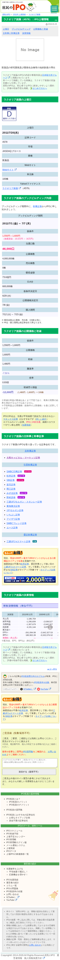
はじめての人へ (39, 88)
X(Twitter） (28, 689)
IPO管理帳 (11, 839)
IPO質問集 (28, 751)
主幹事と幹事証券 (11, 33)
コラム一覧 (11, 885)
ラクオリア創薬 (10, 188)
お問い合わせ (12, 894)
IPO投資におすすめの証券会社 (20, 815)
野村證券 (11, 497)
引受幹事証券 (30, 465)
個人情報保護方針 (33, 958)
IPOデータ (11, 851)
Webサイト (8, 170)
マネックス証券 (10, 419)
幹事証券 (37, 206)
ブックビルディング (21, 29)
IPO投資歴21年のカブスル (33, 676)
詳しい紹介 (41, 419)
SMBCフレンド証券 (17, 523)
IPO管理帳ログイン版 (16, 842)
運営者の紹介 (12, 882)
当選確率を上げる (14, 869)
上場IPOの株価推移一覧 (17, 854)
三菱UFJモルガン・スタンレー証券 (24, 502)
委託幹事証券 (30, 535)
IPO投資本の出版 (14, 891)
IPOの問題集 (12, 888)
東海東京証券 (13, 506)
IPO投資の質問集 (14, 810)
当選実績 (26, 425)
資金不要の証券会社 (18, 820)
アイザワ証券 (13, 519)
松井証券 (11, 476)
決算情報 (26, 33)
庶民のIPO (49, 955)
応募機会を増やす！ (18, 874)
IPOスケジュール (14, 831)
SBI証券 (11, 480)
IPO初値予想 (12, 833)
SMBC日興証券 (14, 471)
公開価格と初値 (40, 29)
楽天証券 (11, 484)
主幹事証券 (30, 451)
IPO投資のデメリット (19, 805)
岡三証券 (11, 489)
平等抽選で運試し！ (18, 871)
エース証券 (12, 527)
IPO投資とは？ (13, 799)
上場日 (6, 29)
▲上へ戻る (52, 669)
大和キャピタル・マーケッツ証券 (23, 457)
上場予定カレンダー (15, 836)
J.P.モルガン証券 (15, 510)
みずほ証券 (12, 493)
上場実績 (10, 848)
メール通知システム (15, 845)
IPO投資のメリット (18, 802)
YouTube (44, 689)
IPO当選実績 (12, 880)
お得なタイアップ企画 (19, 817)
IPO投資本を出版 (41, 682)
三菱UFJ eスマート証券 (18, 541)
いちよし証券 (13, 515)
